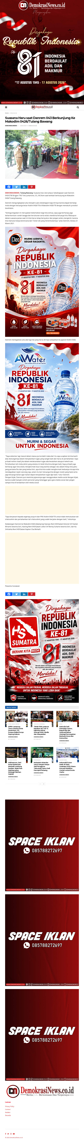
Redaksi (7, 1112)
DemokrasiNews (11, 126)
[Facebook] (8, 187)
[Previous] (40, 783)
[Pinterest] (31, 187)
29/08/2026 (63, 777)
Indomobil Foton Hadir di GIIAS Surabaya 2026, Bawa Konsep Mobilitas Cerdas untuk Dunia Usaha (67, 767)
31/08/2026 (12, 739)
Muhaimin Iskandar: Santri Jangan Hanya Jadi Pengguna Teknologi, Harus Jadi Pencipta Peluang (42, 766)
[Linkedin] (24, 187)
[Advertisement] (43, 500)
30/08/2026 (38, 775)
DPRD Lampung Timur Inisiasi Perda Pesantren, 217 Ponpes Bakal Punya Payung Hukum (16, 730)
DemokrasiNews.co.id (16, 1137)
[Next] (43, 783)
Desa (60, 724)
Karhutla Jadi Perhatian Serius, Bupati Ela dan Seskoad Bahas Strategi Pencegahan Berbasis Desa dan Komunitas (67, 732)
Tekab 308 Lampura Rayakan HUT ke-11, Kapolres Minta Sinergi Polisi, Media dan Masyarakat (41, 730)
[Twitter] (16, 187)
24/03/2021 (23, 126)
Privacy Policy (9, 1106)
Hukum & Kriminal (39, 724)
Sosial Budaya (12, 760)
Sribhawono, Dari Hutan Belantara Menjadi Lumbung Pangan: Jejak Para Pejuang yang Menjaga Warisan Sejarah (15, 768)
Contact (8, 1109)
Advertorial (13, 113)
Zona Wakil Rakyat (13, 724)
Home (7, 113)
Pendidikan (37, 760)
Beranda (8, 1115)
